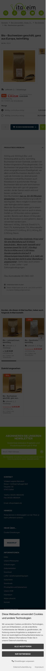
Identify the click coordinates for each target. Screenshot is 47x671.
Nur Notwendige (23, 654)
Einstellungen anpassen (24, 661)
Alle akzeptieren (22, 646)
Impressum (39, 667)
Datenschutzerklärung (22, 667)
